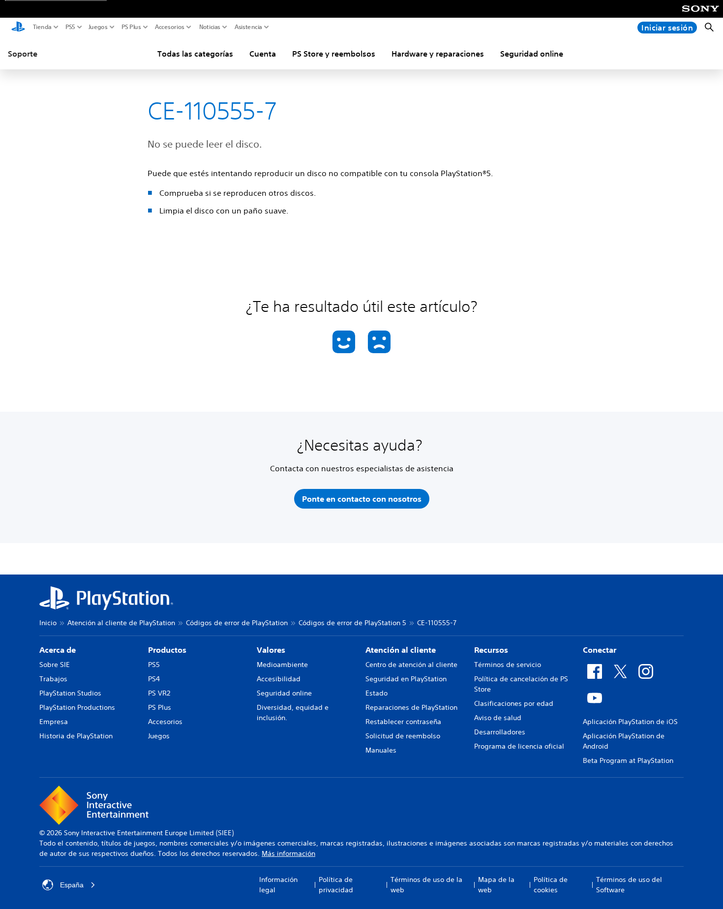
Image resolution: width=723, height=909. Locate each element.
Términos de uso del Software (629, 884)
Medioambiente (282, 664)
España (72, 885)
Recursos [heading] (491, 650)
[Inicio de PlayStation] (18, 27)
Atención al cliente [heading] (400, 650)
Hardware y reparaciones (438, 54)
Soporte (22, 54)
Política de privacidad (336, 884)
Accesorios (169, 27)
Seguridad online (531, 54)
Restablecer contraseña (403, 721)
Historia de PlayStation (76, 735)
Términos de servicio (507, 664)
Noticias (209, 27)
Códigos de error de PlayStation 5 (352, 622)
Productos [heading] (167, 650)
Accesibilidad (279, 678)
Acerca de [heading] (57, 650)
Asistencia (248, 27)
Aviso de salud (497, 717)
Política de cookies (551, 884)
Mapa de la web (496, 884)
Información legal (278, 884)
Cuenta (262, 54)
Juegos (98, 27)
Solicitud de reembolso (402, 735)
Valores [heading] (271, 650)
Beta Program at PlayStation (628, 760)
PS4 (154, 678)
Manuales (380, 750)
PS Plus (131, 27)
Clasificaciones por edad (513, 703)
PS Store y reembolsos (333, 54)
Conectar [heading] (599, 650)
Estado (376, 693)
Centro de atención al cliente (411, 664)
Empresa (53, 721)
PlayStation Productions (77, 707)
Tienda (42, 27)
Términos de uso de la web (426, 884)
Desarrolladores (499, 731)
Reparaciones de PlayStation (411, 707)
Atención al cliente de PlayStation (121, 622)
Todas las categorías (195, 54)
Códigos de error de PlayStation (237, 622)
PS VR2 (159, 693)
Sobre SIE (54, 664)
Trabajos (53, 678)
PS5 (70, 27)
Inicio (48, 622)
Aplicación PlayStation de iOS (630, 721)
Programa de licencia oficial (519, 746)
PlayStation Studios (70, 693)
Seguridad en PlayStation (406, 678)
